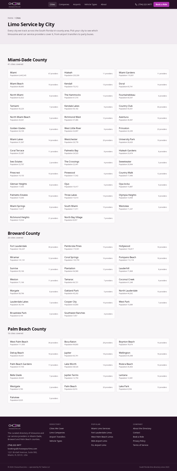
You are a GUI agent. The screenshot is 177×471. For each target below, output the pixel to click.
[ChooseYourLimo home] (14, 4)
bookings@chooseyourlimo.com (22, 448)
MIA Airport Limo (99, 441)
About (103, 4)
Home (10, 18)
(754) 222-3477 (145, 4)
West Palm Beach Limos (102, 436)
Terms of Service (140, 445)
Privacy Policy (139, 441)
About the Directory (142, 428)
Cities (52, 4)
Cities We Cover (57, 428)
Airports (77, 4)
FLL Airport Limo (98, 445)
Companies (64, 4)
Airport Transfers (57, 436)
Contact (136, 432)
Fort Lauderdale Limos (101, 432)
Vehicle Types (90, 4)
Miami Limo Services (100, 428)
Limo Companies (57, 432)
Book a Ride (161, 4)
